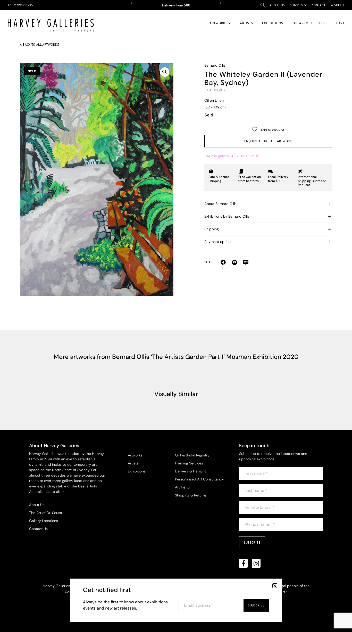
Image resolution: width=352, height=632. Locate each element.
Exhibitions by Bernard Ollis (226, 216)
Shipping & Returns (191, 495)
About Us (36, 504)
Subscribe (252, 542)
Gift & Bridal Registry (192, 455)
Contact (319, 5)
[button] (131, 3)
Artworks (218, 23)
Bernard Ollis (214, 65)
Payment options (218, 241)
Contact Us (38, 528)
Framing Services (189, 463)
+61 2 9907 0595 (20, 5)
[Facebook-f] (243, 563)
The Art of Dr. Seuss (45, 512)
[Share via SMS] (246, 262)
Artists (246, 23)
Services (296, 5)
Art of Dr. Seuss (309, 23)
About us (277, 5)
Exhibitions (272, 23)
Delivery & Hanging (191, 471)
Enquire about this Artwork (268, 141)
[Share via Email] (223, 262)
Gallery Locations (43, 520)
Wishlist (337, 5)
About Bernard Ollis (220, 203)
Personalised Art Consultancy (199, 479)
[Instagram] (256, 563)
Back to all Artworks (41, 44)
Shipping (211, 229)
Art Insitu (182, 487)
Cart (340, 23)
